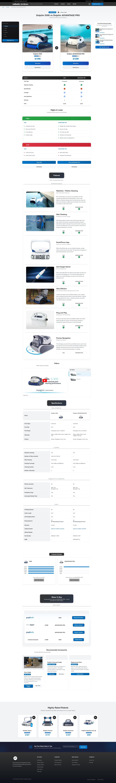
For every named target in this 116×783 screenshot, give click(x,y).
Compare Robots (58, 760)
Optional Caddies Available (57, 528)
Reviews (56, 4)
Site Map (91, 762)
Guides (68, 4)
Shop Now (37, 63)
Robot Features (57, 764)
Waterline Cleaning (28, 85)
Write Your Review (39, 580)
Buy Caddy (51, 674)
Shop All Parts (80, 674)
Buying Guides (88, 1)
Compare (63, 4)
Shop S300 (39, 162)
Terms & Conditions (91, 779)
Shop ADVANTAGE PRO (74, 162)
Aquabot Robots (40, 764)
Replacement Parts (76, 764)
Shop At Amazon (79, 625)
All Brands (39, 771)
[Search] (89, 4)
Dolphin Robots (40, 762)
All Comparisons (57, 762)
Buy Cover (38, 685)
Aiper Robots (40, 769)
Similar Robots (78, 639)
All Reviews (39, 760)
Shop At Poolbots (78, 617)
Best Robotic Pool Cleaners (98, 1)
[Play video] (44, 380)
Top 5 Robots (75, 762)
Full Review (39, 167)
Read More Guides (105, 47)
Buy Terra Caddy (28, 686)
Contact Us (91, 760)
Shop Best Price (10, 40)
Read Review (38, 67)
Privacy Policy (100, 779)
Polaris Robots (40, 767)
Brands (74, 4)
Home (3, 7)
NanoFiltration (27, 88)
